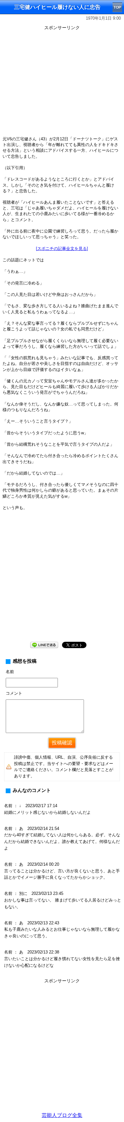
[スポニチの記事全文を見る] (62, 248)
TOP (117, 7)
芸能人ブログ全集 (62, 1115)
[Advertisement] (62, 1047)
